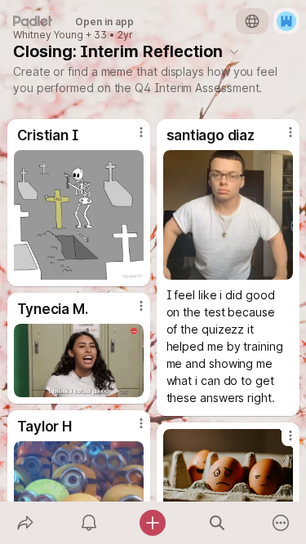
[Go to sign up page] (286, 21)
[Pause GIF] (130, 266)
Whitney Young (48, 35)
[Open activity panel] (89, 522)
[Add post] (153, 522)
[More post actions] (130, 139)
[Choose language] (252, 21)
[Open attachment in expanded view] (79, 215)
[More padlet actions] (281, 522)
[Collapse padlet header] (234, 51)
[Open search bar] (217, 523)
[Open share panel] (25, 522)
